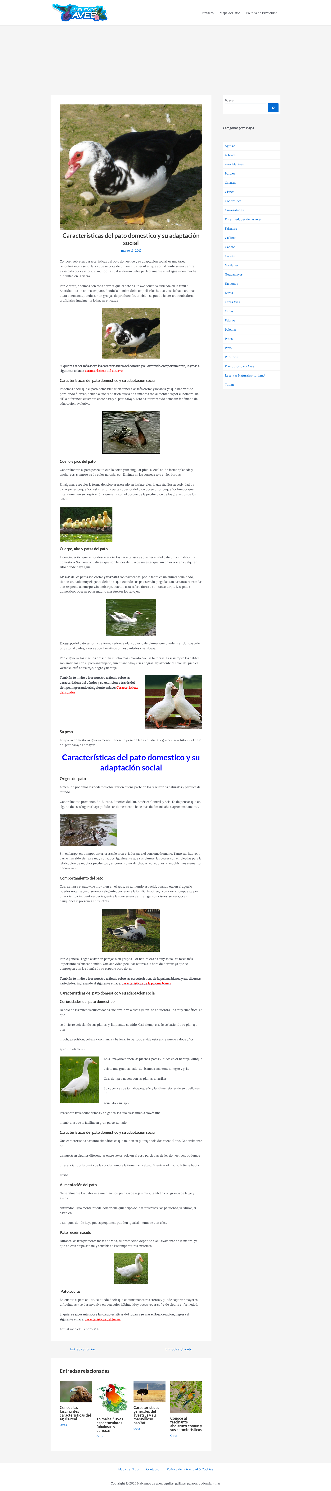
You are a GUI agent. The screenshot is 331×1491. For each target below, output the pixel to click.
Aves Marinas (234, 164)
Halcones (231, 283)
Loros (229, 293)
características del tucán (102, 1319)
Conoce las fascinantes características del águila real (75, 1413)
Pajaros (230, 320)
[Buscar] (273, 107)
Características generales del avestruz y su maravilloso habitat (146, 1415)
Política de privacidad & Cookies (190, 1469)
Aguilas (230, 146)
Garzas (229, 256)
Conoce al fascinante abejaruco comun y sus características (186, 1424)
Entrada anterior (80, 1349)
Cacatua (230, 182)
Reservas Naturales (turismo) (245, 375)
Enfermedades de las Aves (243, 219)
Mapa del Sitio (230, 13)
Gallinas (230, 238)
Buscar (230, 100)
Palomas (230, 329)
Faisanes (231, 228)
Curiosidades (234, 210)
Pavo (228, 348)
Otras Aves (232, 302)
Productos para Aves (239, 366)
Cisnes (229, 192)
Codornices (233, 201)
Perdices (231, 357)
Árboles (230, 155)
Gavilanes (231, 265)
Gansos (230, 247)
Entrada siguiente (180, 1349)
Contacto (207, 13)
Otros (63, 1425)
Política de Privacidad (261, 13)
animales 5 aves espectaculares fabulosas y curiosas (110, 1425)
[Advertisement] (165, 54)
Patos (229, 339)
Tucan (229, 384)
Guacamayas (234, 274)
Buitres (230, 173)
